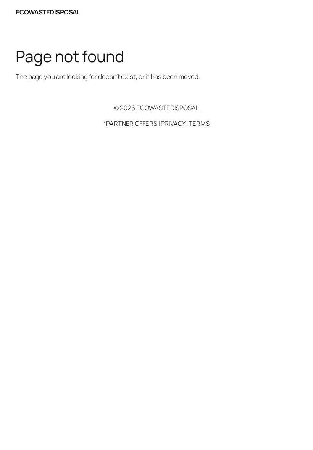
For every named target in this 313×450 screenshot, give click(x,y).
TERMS (199, 123)
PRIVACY (173, 123)
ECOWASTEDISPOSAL (48, 12)
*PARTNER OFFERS (130, 123)
